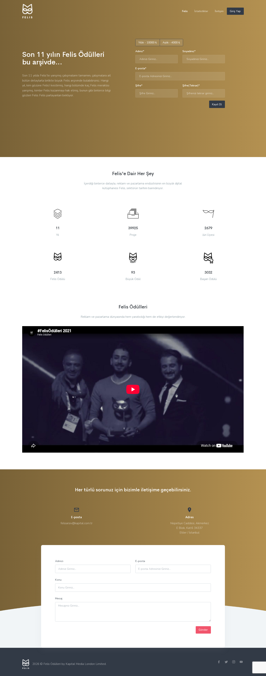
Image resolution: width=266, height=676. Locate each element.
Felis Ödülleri (52, 664)
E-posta (140, 561)
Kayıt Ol (217, 104)
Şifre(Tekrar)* (191, 85)
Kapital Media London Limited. (86, 664)
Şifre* (138, 85)
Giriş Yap (235, 11)
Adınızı (59, 561)
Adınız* (139, 51)
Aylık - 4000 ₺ (171, 42)
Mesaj (58, 598)
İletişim (219, 11)
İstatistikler (201, 11)
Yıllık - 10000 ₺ (147, 42)
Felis (185, 11)
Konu (58, 580)
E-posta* (140, 68)
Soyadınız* (189, 51)
